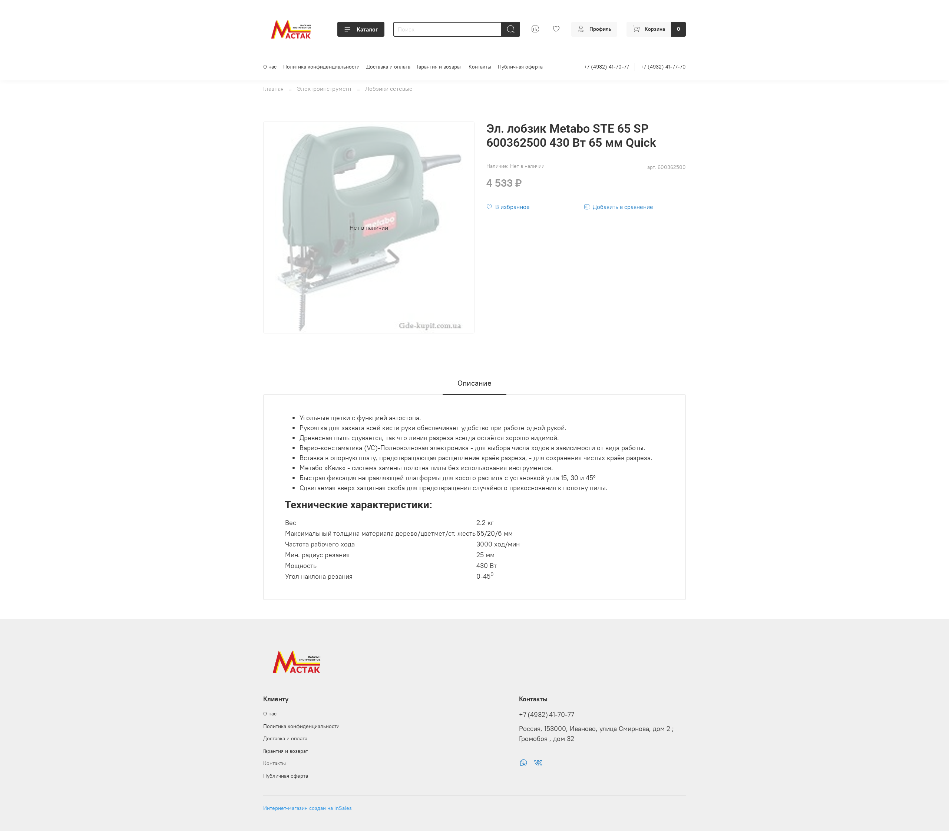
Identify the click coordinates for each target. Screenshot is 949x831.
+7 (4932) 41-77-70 (663, 66)
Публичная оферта (520, 66)
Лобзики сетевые (389, 88)
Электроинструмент (324, 88)
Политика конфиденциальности (321, 66)
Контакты (480, 66)
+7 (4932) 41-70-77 (606, 66)
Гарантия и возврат (439, 66)
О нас (270, 66)
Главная (273, 88)
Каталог (367, 29)
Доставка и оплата (388, 66)
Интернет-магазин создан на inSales (307, 808)
